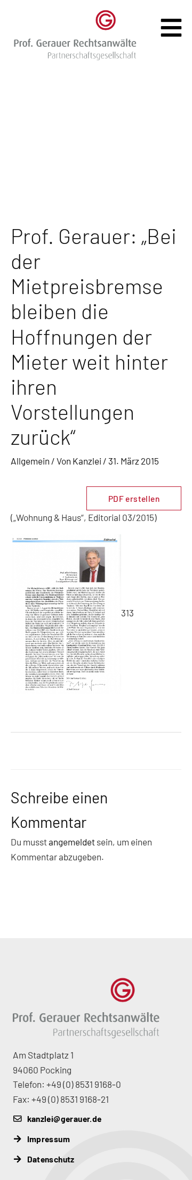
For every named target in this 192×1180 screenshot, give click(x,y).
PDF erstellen (133, 498)
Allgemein (30, 460)
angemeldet (72, 841)
